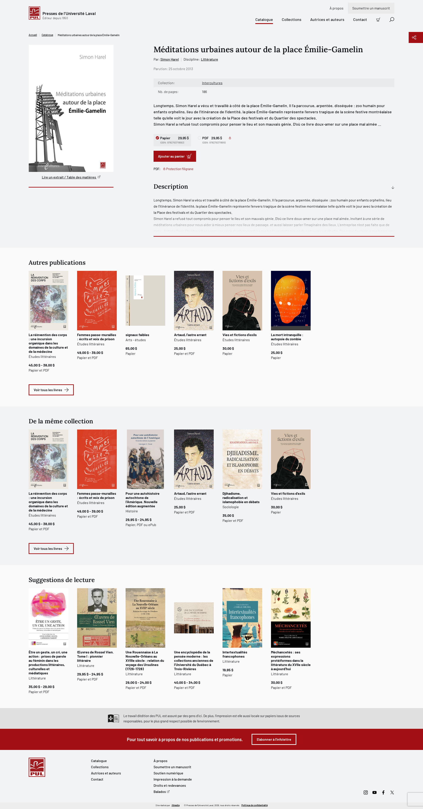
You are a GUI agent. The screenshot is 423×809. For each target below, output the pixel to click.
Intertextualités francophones (235, 654)
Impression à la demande (173, 779)
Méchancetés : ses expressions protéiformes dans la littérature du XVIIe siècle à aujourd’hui (291, 660)
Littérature (209, 59)
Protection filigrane (179, 169)
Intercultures (212, 83)
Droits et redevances (170, 785)
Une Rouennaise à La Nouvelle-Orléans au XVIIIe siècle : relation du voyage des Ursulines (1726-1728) (145, 660)
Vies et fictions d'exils (240, 335)
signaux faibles (137, 335)
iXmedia (176, 805)
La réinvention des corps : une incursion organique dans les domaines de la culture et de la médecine (48, 343)
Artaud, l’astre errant (190, 335)
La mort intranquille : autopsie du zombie (287, 337)
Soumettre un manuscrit (371, 8)
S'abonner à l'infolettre (274, 739)
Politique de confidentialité (254, 805)
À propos (336, 8)
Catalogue (264, 19)
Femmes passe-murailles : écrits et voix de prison (96, 337)
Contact (360, 19)
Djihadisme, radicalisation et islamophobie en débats (241, 497)
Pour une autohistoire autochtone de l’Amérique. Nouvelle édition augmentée (143, 499)
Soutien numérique (168, 773)
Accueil (33, 34)
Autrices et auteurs (327, 19)
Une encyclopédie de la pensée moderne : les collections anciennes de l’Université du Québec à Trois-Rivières (193, 660)
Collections (291, 19)
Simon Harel (169, 59)
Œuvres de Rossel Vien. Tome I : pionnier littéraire (95, 656)
